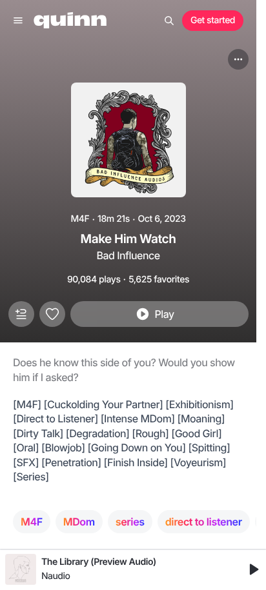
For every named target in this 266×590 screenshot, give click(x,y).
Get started (212, 20)
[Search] (169, 20)
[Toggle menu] (18, 20)
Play (164, 314)
